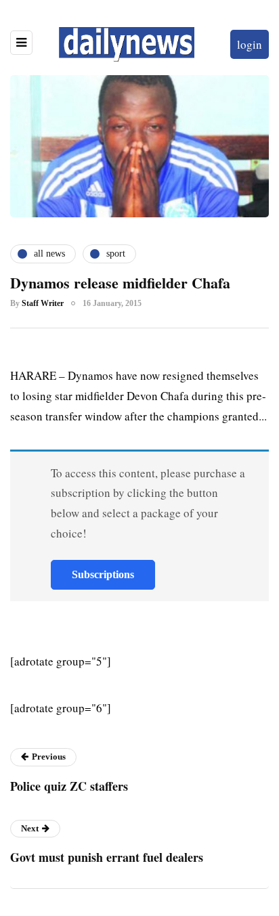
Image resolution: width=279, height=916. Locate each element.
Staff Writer (43, 303)
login (249, 44)
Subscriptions (103, 574)
